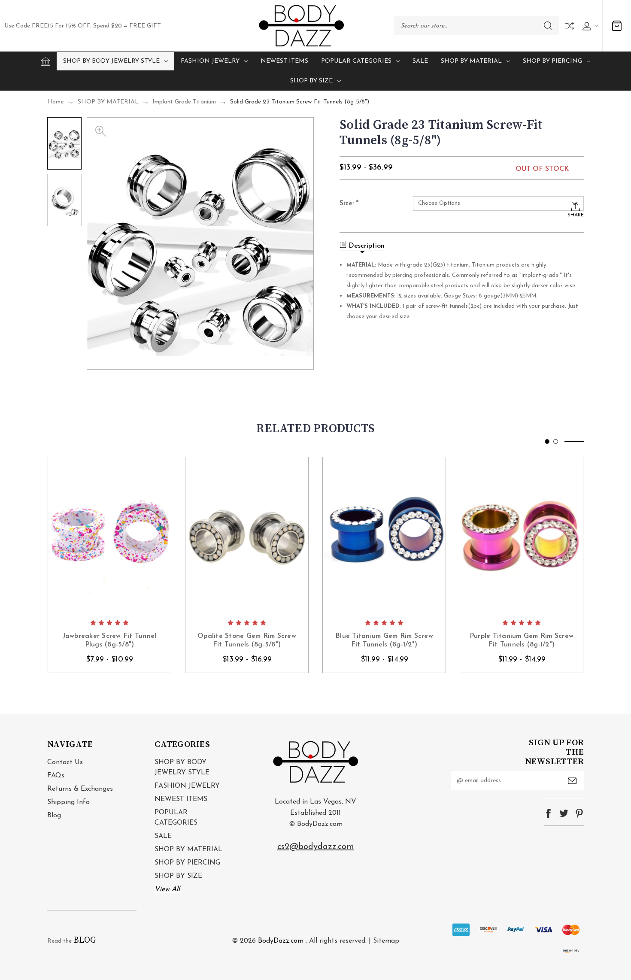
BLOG (84, 940)
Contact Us (65, 762)
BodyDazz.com (280, 941)
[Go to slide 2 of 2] (555, 441)
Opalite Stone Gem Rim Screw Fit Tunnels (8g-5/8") (246, 641)
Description (367, 246)
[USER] (589, 25)
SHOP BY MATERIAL (471, 61)
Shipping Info (68, 802)
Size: (349, 204)
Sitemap (386, 941)
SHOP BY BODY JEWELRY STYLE (111, 61)
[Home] (45, 61)
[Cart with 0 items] (617, 26)
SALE (420, 61)
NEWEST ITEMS (284, 61)
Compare (569, 25)
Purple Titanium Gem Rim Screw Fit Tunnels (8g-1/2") (521, 641)
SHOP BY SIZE (311, 81)
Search (548, 25)
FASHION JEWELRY (210, 61)
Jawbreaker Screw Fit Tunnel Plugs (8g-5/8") (110, 641)
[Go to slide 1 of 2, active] (547, 441)
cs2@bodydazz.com (315, 847)
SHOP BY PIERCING (552, 61)
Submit (572, 781)
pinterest (579, 813)
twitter (563, 813)
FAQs (55, 775)
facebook (548, 813)
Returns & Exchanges (80, 789)
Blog (54, 815)
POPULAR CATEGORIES (356, 61)
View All (167, 889)
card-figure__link (109, 535)
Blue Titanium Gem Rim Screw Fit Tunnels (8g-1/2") (384, 641)
